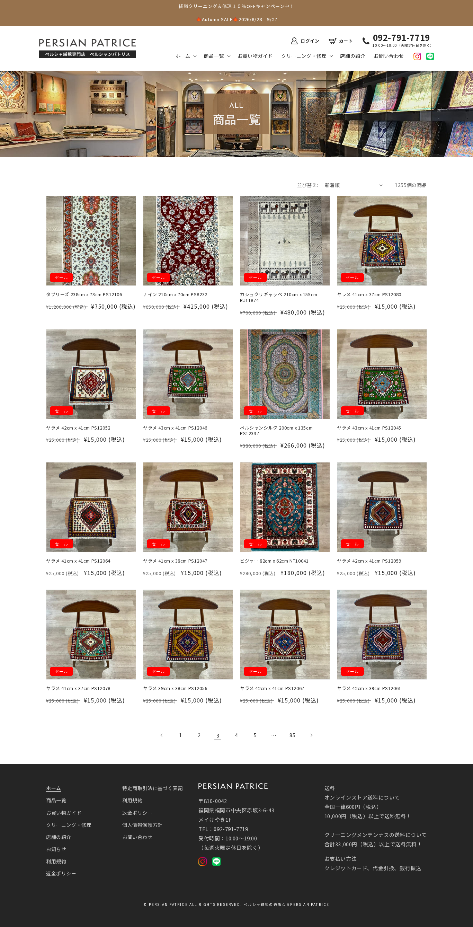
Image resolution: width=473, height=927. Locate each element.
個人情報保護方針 (142, 824)
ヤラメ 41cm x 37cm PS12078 (78, 688)
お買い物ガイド (63, 812)
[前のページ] (161, 735)
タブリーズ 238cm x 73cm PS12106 (84, 295)
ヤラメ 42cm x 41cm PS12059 (369, 561)
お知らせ (56, 849)
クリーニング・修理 (68, 824)
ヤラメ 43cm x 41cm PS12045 (369, 428)
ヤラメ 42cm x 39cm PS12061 (369, 688)
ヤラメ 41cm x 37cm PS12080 (369, 295)
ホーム (53, 788)
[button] (185, 55)
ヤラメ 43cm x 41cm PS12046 (175, 428)
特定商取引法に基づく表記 (152, 788)
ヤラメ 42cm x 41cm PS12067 (272, 688)
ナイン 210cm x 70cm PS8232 (175, 295)
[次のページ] (311, 735)
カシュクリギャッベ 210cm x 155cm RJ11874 (279, 297)
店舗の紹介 (58, 836)
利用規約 (56, 861)
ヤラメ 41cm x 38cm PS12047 (175, 561)
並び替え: (307, 185)
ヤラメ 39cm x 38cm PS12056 (175, 688)
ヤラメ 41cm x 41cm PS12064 (78, 561)
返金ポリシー (61, 873)
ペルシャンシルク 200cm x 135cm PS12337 (276, 431)
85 (292, 735)
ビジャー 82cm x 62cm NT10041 (274, 561)
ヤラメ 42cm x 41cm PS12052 (78, 428)
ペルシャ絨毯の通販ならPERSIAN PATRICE (286, 904)
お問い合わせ (137, 836)
